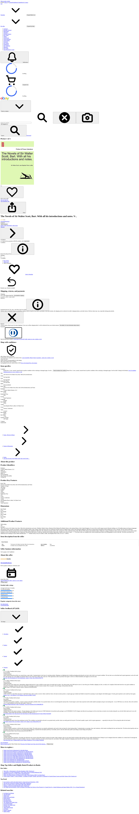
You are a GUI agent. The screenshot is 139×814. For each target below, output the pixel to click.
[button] (13, 130)
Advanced (28, 135)
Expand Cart (25, 84)
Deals (13, 2)
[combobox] (16, 122)
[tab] (69, 359)
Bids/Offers (6, 31)
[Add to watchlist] (12, 192)
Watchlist (5, 32)
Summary (5, 28)
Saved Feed (6, 38)
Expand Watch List (31, 15)
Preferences (6, 44)
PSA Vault (5, 48)
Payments (5, 42)
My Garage (6, 43)
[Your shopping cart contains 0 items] (11, 84)
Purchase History (7, 34)
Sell (1, 3)
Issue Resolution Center (8, 49)
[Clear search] (64, 117)
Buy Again (5, 35)
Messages (5, 47)
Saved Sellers (6, 40)
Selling (5, 36)
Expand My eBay (30, 26)
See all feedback (4, 742)
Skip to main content (5, 1)
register (10, 2)
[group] (69, 163)
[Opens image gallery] (1, 185)
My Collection (6, 45)
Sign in (5, 2)
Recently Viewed (7, 30)
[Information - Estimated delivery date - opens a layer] (37, 304)
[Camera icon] (87, 117)
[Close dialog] (12, 317)
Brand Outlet (18, 2)
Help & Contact (24, 2)
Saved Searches (7, 39)
